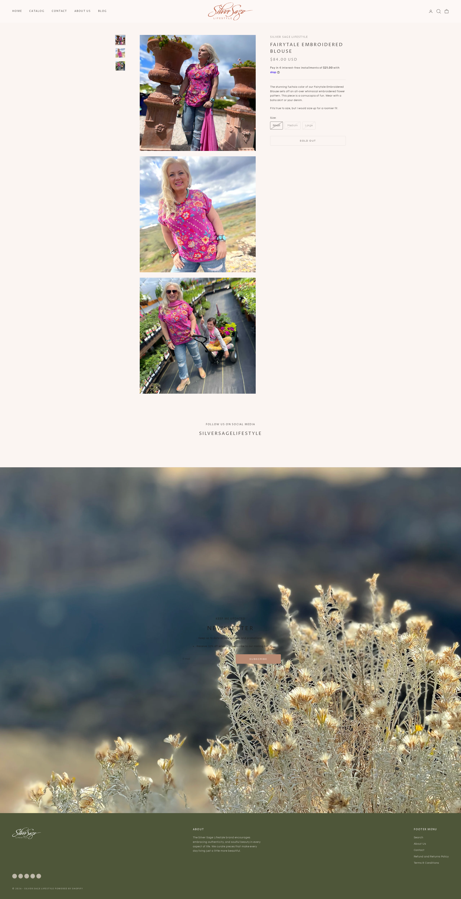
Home (17, 11)
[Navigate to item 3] (120, 66)
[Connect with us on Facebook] (20, 876)
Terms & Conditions (426, 863)
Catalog (36, 11)
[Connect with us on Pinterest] (26, 876)
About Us (82, 11)
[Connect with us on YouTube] (32, 876)
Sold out (308, 140)
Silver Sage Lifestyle (289, 37)
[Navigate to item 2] (120, 53)
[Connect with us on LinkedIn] (38, 876)
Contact (59, 11)
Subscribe (258, 659)
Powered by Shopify (69, 888)
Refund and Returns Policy (431, 856)
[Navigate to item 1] (120, 40)
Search (418, 837)
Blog (102, 11)
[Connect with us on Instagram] (14, 876)
